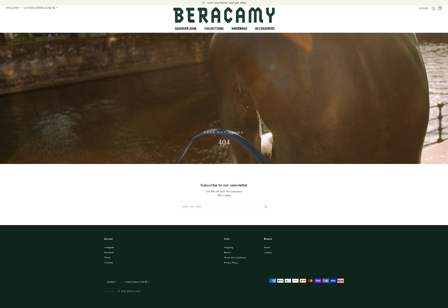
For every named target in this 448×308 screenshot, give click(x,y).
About (267, 247)
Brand (268, 238)
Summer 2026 (186, 28)
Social (108, 238)
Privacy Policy (231, 262)
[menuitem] (187, 28)
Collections (214, 28)
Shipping (228, 247)
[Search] (433, 8)
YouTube (108, 262)
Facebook (109, 252)
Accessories (265, 28)
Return (227, 252)
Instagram (109, 247)
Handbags (239, 28)
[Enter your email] (265, 207)
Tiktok (107, 257)
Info (227, 238)
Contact (268, 252)
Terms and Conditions (235, 257)
